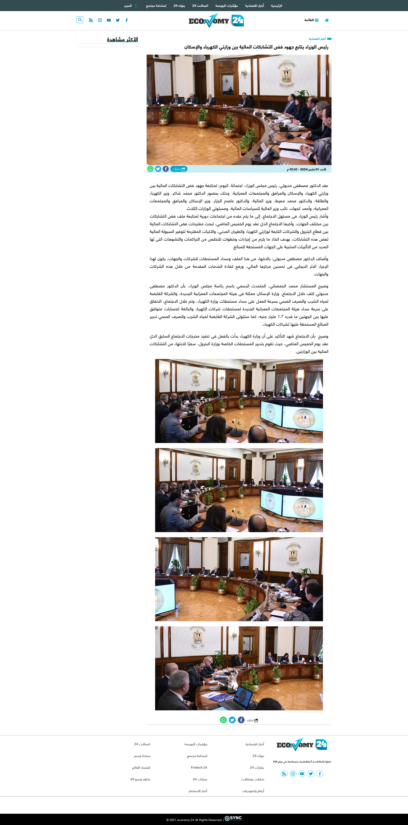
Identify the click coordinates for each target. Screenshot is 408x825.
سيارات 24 (200, 779)
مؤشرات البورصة (226, 5)
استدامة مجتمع (156, 5)
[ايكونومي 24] (302, 746)
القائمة (310, 19)
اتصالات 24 (200, 5)
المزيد (128, 5)
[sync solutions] (233, 819)
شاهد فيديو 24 (140, 779)
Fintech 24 (199, 767)
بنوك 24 (179, 5)
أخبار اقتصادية (254, 5)
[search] (79, 19)
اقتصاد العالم (141, 767)
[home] (327, 20)
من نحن (214, 805)
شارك (177, 168)
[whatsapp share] (150, 169)
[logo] (216, 20)
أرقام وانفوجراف (253, 790)
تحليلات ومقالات (252, 779)
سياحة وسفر (142, 755)
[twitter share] (158, 169)
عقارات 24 (257, 767)
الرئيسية (276, 5)
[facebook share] (166, 169)
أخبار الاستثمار (197, 790)
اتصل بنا (194, 805)
